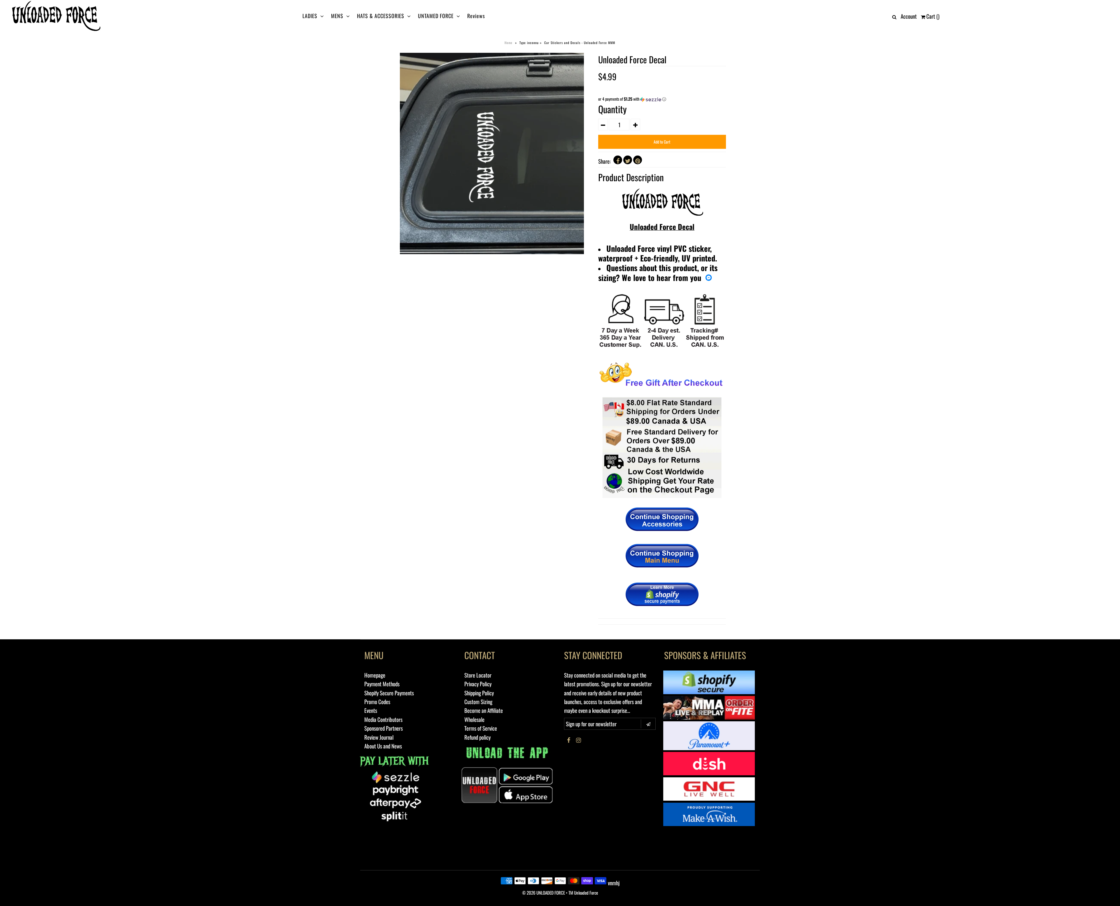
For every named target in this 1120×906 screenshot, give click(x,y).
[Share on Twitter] (627, 160)
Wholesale (474, 719)
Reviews (476, 16)
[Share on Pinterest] (637, 160)
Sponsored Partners (383, 728)
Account (909, 16)
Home (508, 42)
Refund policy (477, 737)
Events (370, 710)
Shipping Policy (479, 693)
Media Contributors (383, 719)
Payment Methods (382, 684)
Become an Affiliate (483, 710)
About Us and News (383, 746)
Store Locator (477, 675)
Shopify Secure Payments (389, 693)
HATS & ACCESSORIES (380, 16)
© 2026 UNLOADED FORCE (543, 892)
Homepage (374, 675)
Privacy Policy (477, 684)
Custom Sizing (478, 701)
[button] (662, 99)
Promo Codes (377, 701)
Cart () (932, 16)
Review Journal (378, 737)
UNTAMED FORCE (436, 16)
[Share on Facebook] (617, 160)
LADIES (309, 16)
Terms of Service (480, 728)
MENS (337, 16)
